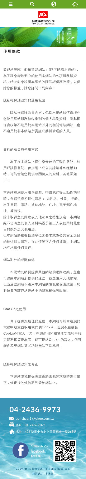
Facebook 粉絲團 (50, 443)
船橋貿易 (43, 17)
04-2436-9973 (35, 410)
